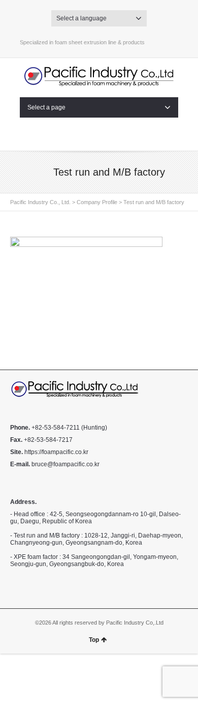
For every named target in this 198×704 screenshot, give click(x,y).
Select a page (46, 107)
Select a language (81, 18)
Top (94, 639)
